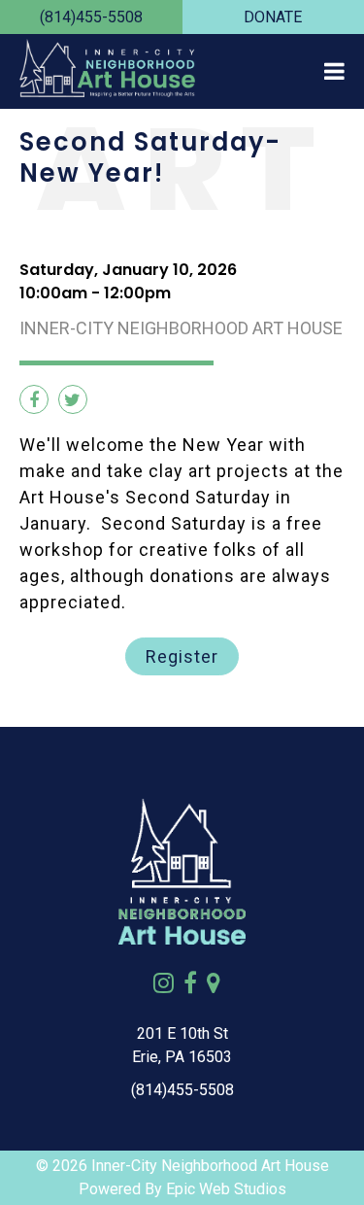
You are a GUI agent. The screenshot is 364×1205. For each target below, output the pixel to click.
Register (182, 656)
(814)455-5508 (91, 17)
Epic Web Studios (226, 1189)
